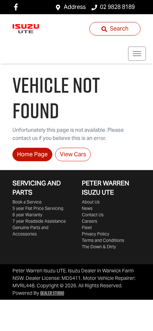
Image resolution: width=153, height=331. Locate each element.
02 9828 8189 (117, 7)
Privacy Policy (95, 234)
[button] (137, 54)
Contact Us (93, 214)
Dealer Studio (52, 293)
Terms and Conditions (103, 240)
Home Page (32, 154)
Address (75, 7)
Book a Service (27, 202)
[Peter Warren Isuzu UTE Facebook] (17, 7)
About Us (91, 202)
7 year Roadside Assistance (39, 221)
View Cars (73, 154)
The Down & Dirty (99, 246)
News (87, 208)
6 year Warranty (27, 214)
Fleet (87, 227)
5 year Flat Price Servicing (37, 208)
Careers (89, 221)
